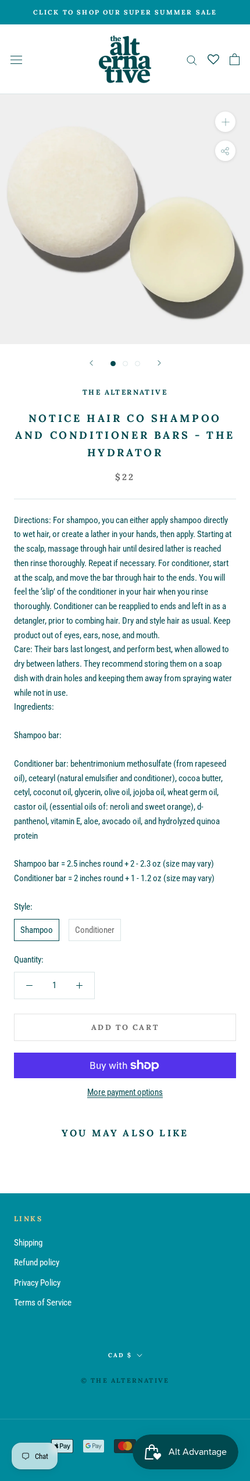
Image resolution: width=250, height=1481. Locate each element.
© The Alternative (125, 1380)
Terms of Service (43, 1302)
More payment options (125, 1092)
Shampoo (36, 930)
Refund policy (36, 1262)
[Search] (192, 60)
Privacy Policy (37, 1283)
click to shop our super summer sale (125, 12)
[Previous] (91, 363)
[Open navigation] (16, 59)
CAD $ (120, 1355)
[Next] (159, 363)
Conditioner (95, 930)
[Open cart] (235, 59)
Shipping (28, 1242)
